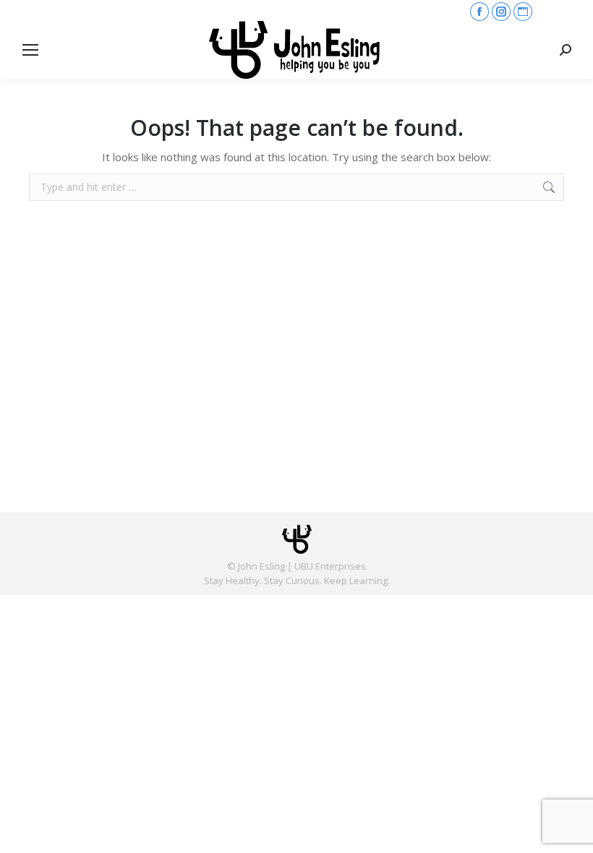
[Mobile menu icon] (30, 50)
